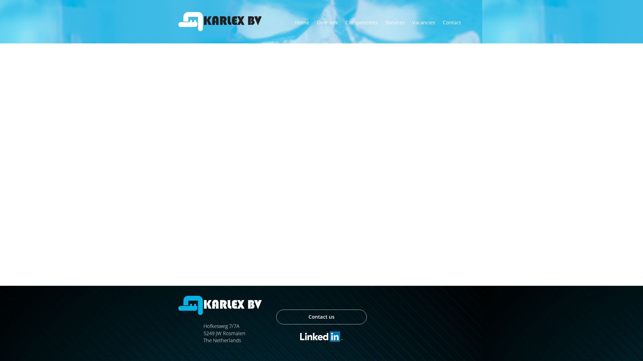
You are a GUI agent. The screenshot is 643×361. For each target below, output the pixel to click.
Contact (452, 22)
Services (395, 22)
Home (302, 22)
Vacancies (423, 22)
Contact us (321, 316)
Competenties (361, 22)
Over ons (327, 22)
